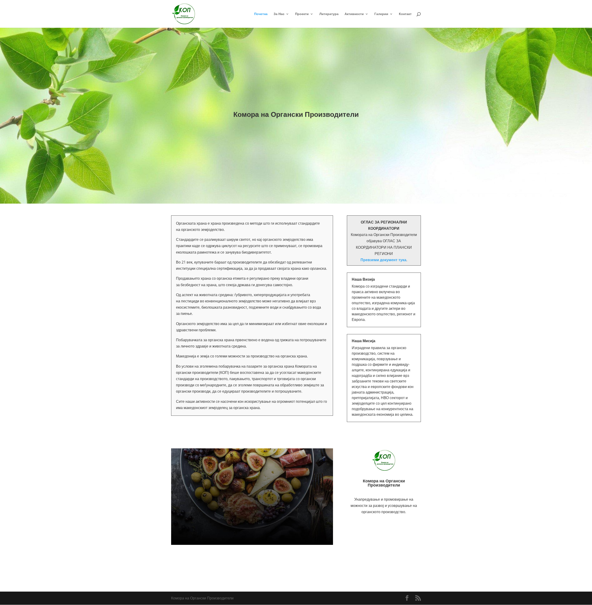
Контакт (405, 14)
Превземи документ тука (383, 259)
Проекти (302, 14)
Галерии (381, 14)
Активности (354, 14)
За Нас (279, 14)
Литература (329, 14)
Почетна (261, 14)
